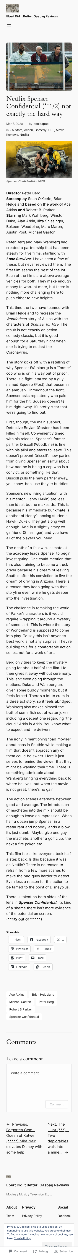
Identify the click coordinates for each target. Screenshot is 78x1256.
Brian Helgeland (43, 994)
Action (28, 130)
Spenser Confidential (24, 1016)
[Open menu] (8, 25)
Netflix (24, 134)
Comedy (41, 130)
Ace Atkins (16, 994)
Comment (56, 1104)
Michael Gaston (20, 1002)
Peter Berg (46, 1002)
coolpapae (41, 123)
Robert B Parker (20, 1009)
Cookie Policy (22, 1238)
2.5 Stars (16, 130)
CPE (51, 130)
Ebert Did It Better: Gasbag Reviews (32, 16)
